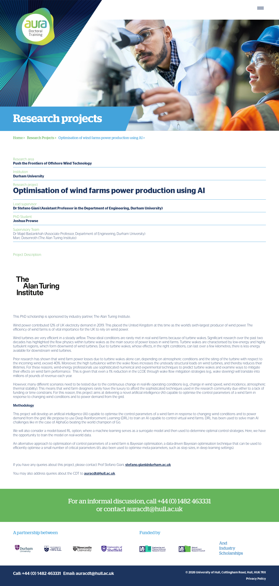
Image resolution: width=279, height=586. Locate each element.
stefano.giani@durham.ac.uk (148, 465)
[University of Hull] (53, 548)
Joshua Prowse (25, 221)
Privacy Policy (256, 578)
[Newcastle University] (82, 549)
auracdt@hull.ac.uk (99, 473)
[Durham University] (23, 549)
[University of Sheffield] (111, 549)
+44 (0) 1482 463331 (41, 573)
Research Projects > (41, 138)
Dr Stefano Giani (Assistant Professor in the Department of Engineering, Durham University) (88, 208)
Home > (19, 138)
